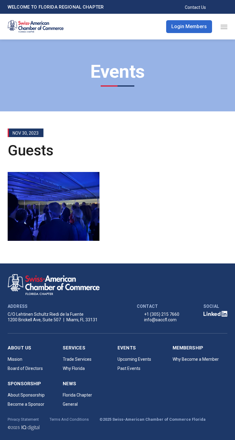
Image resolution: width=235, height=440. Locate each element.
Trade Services (77, 359)
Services (74, 348)
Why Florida (74, 368)
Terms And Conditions (69, 419)
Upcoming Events (134, 359)
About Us (19, 348)
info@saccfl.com (160, 319)
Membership (188, 348)
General (70, 404)
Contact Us (195, 7)
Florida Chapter (77, 395)
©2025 (14, 427)
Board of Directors (25, 368)
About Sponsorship (26, 395)
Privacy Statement (23, 419)
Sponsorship (24, 383)
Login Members (189, 26)
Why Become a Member (196, 359)
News (69, 383)
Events (127, 348)
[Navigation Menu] (224, 27)
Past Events (129, 368)
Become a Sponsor (26, 404)
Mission (15, 359)
